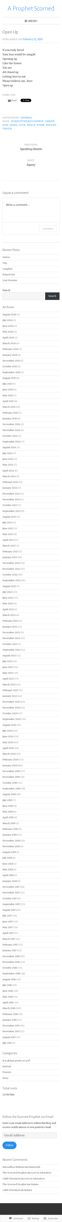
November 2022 (11, 569)
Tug (4, 263)
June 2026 (8, 326)
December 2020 (11, 701)
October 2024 (10, 436)
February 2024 (10, 482)
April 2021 (8, 678)
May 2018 (7, 869)
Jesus (13, 125)
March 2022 (9, 615)
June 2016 (7, 991)
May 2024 (7, 464)
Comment (48, 228)
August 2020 (9, 725)
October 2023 (10, 505)
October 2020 (10, 713)
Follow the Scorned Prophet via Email (27, 1116)
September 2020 (11, 719)
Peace (31, 125)
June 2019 (7, 806)
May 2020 (7, 742)
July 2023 (7, 522)
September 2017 (11, 904)
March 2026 (9, 343)
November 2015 (11, 1031)
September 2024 (11, 441)
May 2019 (7, 811)
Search (6, 290)
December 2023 (11, 493)
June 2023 (7, 528)
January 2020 (9, 765)
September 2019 (11, 788)
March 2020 (9, 754)
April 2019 (8, 817)
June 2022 (7, 597)
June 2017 (7, 921)
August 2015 (9, 1037)
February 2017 (10, 944)
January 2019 (9, 834)
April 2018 (8, 875)
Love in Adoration (41, 1172)
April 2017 (7, 933)
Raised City (8, 274)
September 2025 (11, 372)
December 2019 (11, 771)
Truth (7, 128)
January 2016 (9, 1020)
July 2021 (7, 661)
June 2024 (8, 459)
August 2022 (9, 586)
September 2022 (11, 580)
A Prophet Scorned (31, 8)
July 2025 (7, 383)
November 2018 (11, 846)
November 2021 (11, 638)
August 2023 (9, 517)
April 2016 (8, 1002)
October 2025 (9, 366)
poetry (51, 125)
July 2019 (7, 800)
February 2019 (10, 829)
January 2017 (9, 950)
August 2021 (9, 655)
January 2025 (9, 418)
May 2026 (7, 331)
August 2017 (9, 910)
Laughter (7, 268)
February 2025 (10, 412)
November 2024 (11, 430)
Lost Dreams (9, 280)
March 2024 (9, 476)
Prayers (6, 1072)
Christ (50, 121)
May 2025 (7, 395)
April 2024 (8, 470)
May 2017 (7, 927)
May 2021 (7, 673)
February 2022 (10, 621)
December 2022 (11, 563)
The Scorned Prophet (14, 1172)
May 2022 (7, 603)
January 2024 (9, 488)
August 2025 (9, 378)
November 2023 (11, 499)
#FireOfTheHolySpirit (27, 121)
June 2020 (8, 736)
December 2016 (11, 956)
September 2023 (11, 511)
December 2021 (11, 632)
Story (5, 1078)
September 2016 (11, 973)
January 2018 (9, 881)
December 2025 (11, 360)
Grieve (6, 257)
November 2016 (11, 962)
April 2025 (8, 401)
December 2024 (11, 424)
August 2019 (9, 794)
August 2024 (9, 447)
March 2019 (8, 823)
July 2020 (7, 730)
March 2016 (8, 1008)
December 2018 (11, 840)
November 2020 (11, 707)
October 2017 (9, 898)
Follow (9, 1145)
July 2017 (7, 915)
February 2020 (10, 759)
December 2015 (11, 1025)
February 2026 (10, 349)
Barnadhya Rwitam (13, 1167)
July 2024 (7, 453)
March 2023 (9, 545)
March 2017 (8, 939)
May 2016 (7, 996)
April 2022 (8, 609)
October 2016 (9, 967)
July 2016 (7, 985)
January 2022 (9, 626)
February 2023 (10, 551)
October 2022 (10, 574)
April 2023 (8, 540)
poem (40, 125)
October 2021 (9, 644)
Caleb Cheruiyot (11, 1178)
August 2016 (9, 979)
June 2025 (7, 389)
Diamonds (34, 1167)
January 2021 (9, 696)
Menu (32, 20)
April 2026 (8, 337)
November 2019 (11, 777)
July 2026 (7, 320)
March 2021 (9, 684)
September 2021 (11, 650)
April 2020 (8, 748)
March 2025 (8, 407)
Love (22, 125)
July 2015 (7, 1043)
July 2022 (7, 592)
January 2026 (9, 355)
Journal (27, 117)
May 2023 (7, 534)
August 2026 (9, 314)
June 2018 (7, 863)
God (5, 125)
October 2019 (9, 783)
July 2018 (7, 858)
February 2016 (10, 1014)
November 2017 (11, 892)
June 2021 (7, 667)
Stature (35, 1184)
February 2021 (10, 690)
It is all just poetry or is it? (16, 1060)
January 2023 (9, 557)
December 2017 (11, 887)
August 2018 (9, 852)
